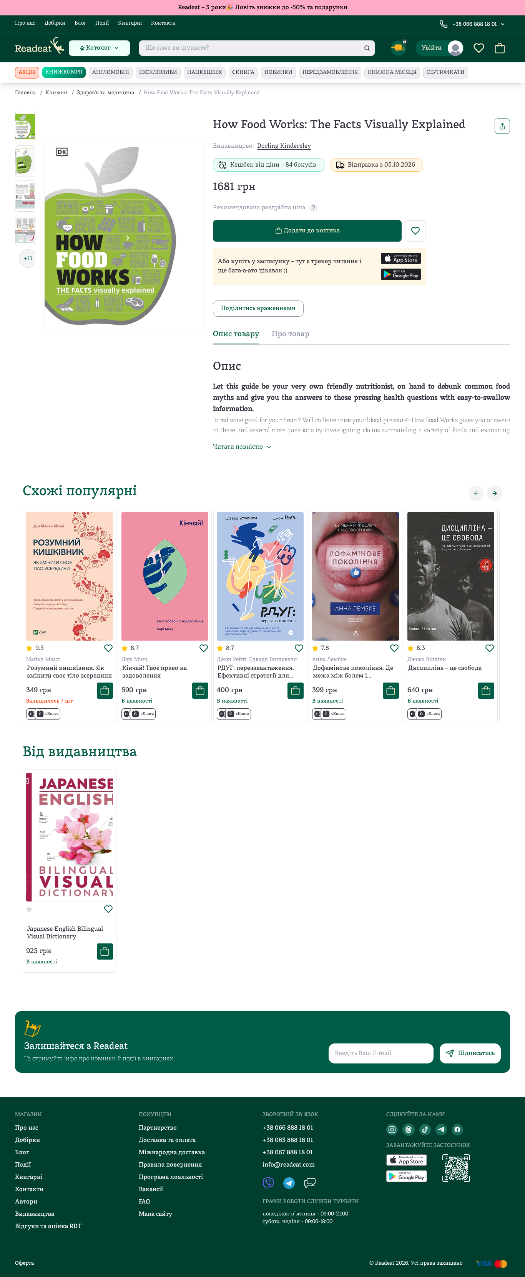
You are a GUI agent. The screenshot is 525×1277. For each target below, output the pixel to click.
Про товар (290, 334)
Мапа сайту (155, 1214)
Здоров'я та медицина (105, 93)
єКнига (243, 72)
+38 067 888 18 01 (287, 1153)
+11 (28, 258)
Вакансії (151, 1190)
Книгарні (130, 23)
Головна (25, 93)
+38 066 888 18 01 (474, 24)
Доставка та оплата (167, 1140)
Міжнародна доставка (172, 1153)
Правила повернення (170, 1165)
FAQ (144, 1202)
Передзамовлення (330, 72)
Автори (26, 1202)
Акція (27, 72)
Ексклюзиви (158, 72)
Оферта (24, 1263)
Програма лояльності (171, 1177)
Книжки (56, 93)
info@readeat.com (288, 1165)
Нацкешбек (204, 72)
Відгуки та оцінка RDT (48, 1227)
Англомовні (110, 72)
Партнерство (158, 1128)
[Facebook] (457, 1129)
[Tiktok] (425, 1129)
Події (102, 23)
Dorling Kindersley (284, 146)
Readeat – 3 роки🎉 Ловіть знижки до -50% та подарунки (262, 8)
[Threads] (408, 1129)
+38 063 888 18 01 (287, 1140)
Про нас (25, 23)
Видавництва (34, 1214)
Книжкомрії (64, 72)
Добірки (55, 23)
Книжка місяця (392, 72)
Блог (80, 23)
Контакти (163, 23)
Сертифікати (446, 72)
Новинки (278, 72)
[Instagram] (392, 1129)
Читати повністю (238, 447)
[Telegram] (441, 1129)
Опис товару (236, 334)
